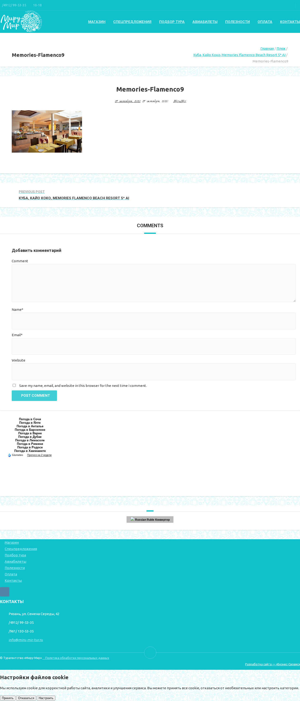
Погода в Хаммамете (30, 451)
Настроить (46, 698)
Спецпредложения (132, 22)
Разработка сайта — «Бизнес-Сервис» (272, 664)
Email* (17, 335)
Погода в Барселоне (30, 429)
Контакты (290, 22)
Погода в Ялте (30, 422)
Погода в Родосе (30, 447)
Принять (8, 698)
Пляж (281, 48)
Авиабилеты (205, 22)
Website (18, 360)
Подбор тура (172, 22)
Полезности (237, 22)
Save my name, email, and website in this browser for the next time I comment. (83, 386)
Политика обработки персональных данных (75, 657)
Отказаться (26, 698)
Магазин (96, 22)
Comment (20, 261)
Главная (267, 48)
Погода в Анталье (30, 426)
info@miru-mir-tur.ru (26, 640)
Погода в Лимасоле (30, 440)
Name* (17, 310)
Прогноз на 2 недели (39, 455)
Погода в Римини (30, 444)
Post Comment (35, 395)
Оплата (265, 22)
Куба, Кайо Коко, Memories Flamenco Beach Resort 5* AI (239, 55)
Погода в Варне (30, 433)
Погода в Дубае (29, 437)
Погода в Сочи (30, 419)
